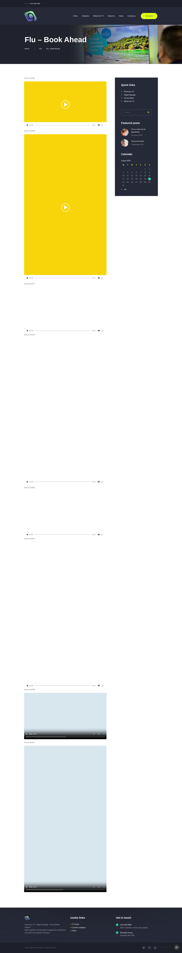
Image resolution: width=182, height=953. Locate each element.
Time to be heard (137, 141)
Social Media (129, 98)
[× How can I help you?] (177, 947)
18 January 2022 (136, 135)
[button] (65, 104)
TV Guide (75, 924)
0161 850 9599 (35, 3)
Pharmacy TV (129, 92)
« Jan (124, 189)
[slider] (62, 330)
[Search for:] (136, 112)
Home (27, 49)
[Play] (27, 125)
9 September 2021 (137, 144)
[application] (65, 104)
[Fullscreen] (102, 125)
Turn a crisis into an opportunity (138, 130)
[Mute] (99, 125)
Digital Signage (130, 95)
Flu (40, 49)
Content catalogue (79, 927)
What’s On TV (129, 101)
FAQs (74, 931)
